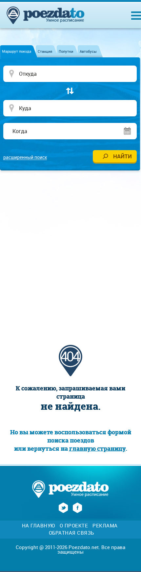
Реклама (105, 526)
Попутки (66, 51)
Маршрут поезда (16, 51)
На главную (38, 526)
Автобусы (88, 51)
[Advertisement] (70, 250)
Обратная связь (71, 533)
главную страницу (97, 448)
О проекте (74, 526)
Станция (45, 51)
